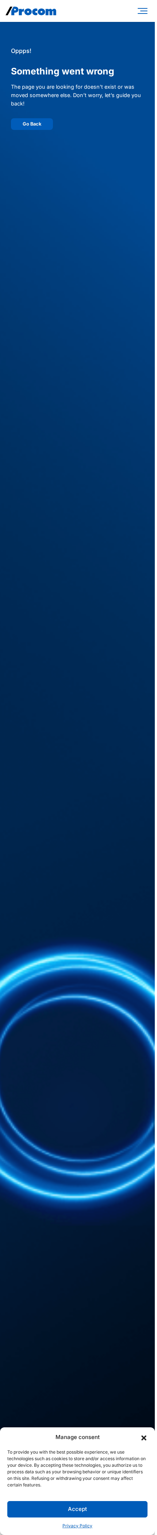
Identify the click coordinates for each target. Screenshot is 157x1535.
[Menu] (144, 11)
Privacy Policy (77, 1525)
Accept (77, 1508)
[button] (144, 1437)
